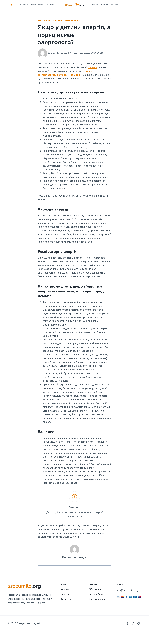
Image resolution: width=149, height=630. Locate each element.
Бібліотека (23, 5)
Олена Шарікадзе (57, 53)
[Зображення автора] (42, 53)
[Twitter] (132, 623)
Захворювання (72, 21)
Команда (94, 5)
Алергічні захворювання (50, 21)
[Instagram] (138, 623)
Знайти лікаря (37, 5)
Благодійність (52, 5)
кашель (92, 67)
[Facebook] (127, 623)
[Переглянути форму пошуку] (11, 5)
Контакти (115, 5)
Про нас (104, 5)
